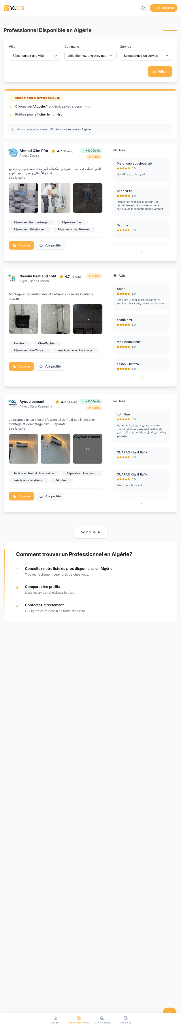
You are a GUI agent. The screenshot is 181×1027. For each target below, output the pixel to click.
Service (125, 46)
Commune (71, 46)
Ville (12, 46)
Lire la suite (17, 177)
